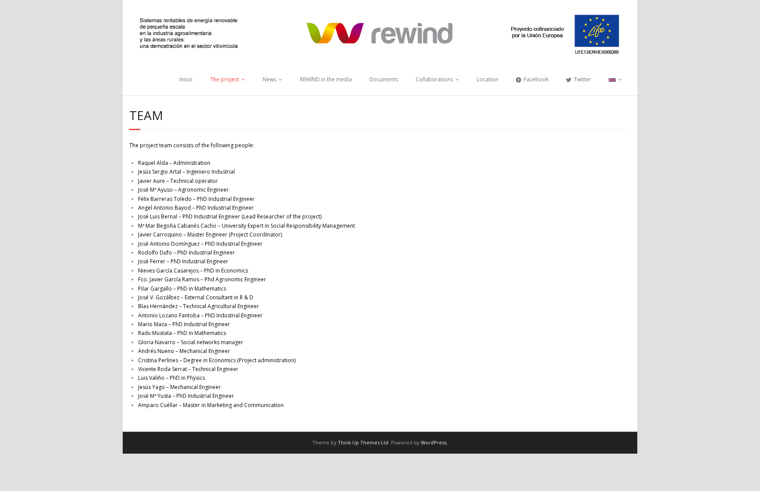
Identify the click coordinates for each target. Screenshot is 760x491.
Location (487, 79)
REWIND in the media (326, 79)
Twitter (582, 79)
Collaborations (434, 79)
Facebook (536, 79)
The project (224, 79)
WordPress (433, 442)
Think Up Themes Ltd (363, 442)
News (269, 79)
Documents (383, 79)
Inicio (186, 79)
